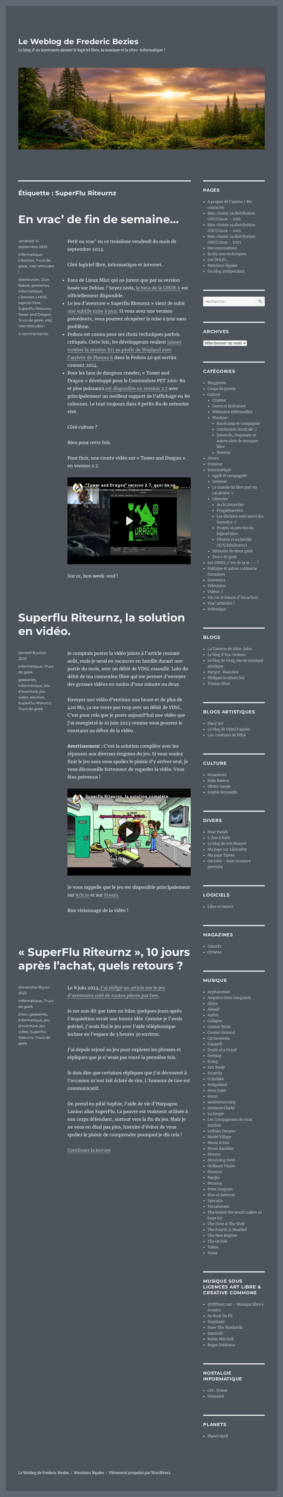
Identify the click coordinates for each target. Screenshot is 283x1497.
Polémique (217, 609)
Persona (215, 1183)
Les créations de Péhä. (227, 735)
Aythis (213, 1015)
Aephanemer (219, 992)
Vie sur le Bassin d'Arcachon (233, 597)
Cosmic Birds (219, 1026)
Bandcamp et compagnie (238, 423)
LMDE (41, 297)
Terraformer (219, 1206)
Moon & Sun (218, 1142)
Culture (214, 394)
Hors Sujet (217, 1090)
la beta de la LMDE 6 (158, 288)
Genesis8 (216, 1396)
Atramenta (217, 775)
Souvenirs (216, 580)
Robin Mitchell (221, 1339)
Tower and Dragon (34, 314)
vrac (48, 320)
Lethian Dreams (222, 1131)
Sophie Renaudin (222, 792)
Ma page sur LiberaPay (227, 849)
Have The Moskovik (225, 1327)
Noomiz (223, 452)
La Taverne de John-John (230, 649)
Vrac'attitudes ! (31, 326)
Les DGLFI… (218, 259)
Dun (45, 279)
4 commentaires (33, 333)
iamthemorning (222, 1102)
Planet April (218, 1436)
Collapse (215, 1021)
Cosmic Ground (221, 1032)
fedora (24, 285)
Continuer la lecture (89, 1150)
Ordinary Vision (221, 1166)
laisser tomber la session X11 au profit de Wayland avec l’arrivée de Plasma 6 (124, 349)
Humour (215, 464)
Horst (213, 1096)
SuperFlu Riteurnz (34, 308)
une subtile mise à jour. (92, 311)
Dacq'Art (215, 723)
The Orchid (217, 1241)
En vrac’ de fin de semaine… (98, 219)
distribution (29, 279)
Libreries (26, 260)
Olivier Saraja (219, 786)
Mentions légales (223, 265)
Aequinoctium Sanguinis (229, 997)
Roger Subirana (221, 1345)
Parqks (214, 1177)
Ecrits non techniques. (227, 254)
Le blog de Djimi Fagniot (229, 729)
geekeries (40, 285)
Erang (213, 1061)
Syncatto (215, 1200)
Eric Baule (216, 1067)
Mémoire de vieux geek (232, 551)
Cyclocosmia (219, 1038)
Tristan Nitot (219, 683)
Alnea (213, 1003)
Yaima (213, 1247)
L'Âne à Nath (219, 838)
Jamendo (215, 1333)
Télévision (217, 586)
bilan (23, 1014)
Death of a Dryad (222, 1050)
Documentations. (223, 248)
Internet (219, 481)
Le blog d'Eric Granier (227, 654)
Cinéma (219, 400)
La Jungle (216, 1113)
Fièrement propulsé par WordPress (140, 1472)
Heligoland (217, 1084)
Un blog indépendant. (226, 271)
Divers (213, 458)
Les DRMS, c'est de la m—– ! (233, 562)
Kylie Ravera (218, 780)
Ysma (212, 1253)
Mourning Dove (221, 1160)
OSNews (215, 952)
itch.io (82, 895)
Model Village (219, 1137)
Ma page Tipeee (221, 855)
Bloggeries (217, 383)
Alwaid (213, 1009)
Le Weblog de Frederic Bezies (78, 41)
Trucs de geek (30, 320)
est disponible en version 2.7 (136, 388)
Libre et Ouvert (220, 906)
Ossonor (215, 1171)
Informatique (30, 254)
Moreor (214, 1154)
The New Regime (222, 1235)
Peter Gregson (220, 1189)
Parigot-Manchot (223, 672)
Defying (214, 1055)
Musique (219, 417)
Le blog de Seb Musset (227, 843)
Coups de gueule (222, 388)
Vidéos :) (215, 591)
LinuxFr (215, 946)
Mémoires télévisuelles (232, 412)
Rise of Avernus (221, 1195)
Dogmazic (216, 1321)
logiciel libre (29, 303)
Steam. (111, 895)
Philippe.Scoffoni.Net (226, 678)
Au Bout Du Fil (220, 1316)
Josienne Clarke (221, 1108)
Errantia (215, 1073)
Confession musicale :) (237, 429)
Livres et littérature (229, 406)
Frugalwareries (230, 510)
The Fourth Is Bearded (227, 1229)
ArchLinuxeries (230, 504)
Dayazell (215, 1044)
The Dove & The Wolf (226, 1224)
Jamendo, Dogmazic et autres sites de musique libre (237, 441)
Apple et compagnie (229, 475)
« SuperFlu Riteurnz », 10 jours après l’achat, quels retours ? (104, 958)
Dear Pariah (218, 832)
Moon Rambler (221, 1148)
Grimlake (216, 1079)
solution (37, 697)
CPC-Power (217, 1390)
